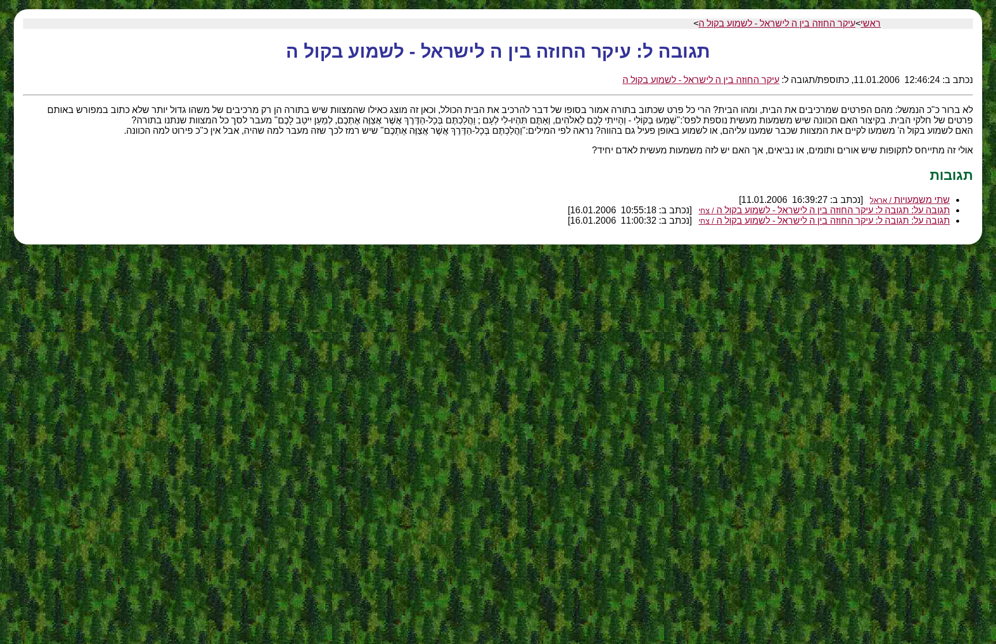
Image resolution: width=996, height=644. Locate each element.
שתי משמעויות (910, 200)
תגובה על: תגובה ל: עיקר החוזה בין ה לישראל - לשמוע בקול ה (824, 210)
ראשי (871, 23)
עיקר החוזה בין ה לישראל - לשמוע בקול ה (777, 23)
